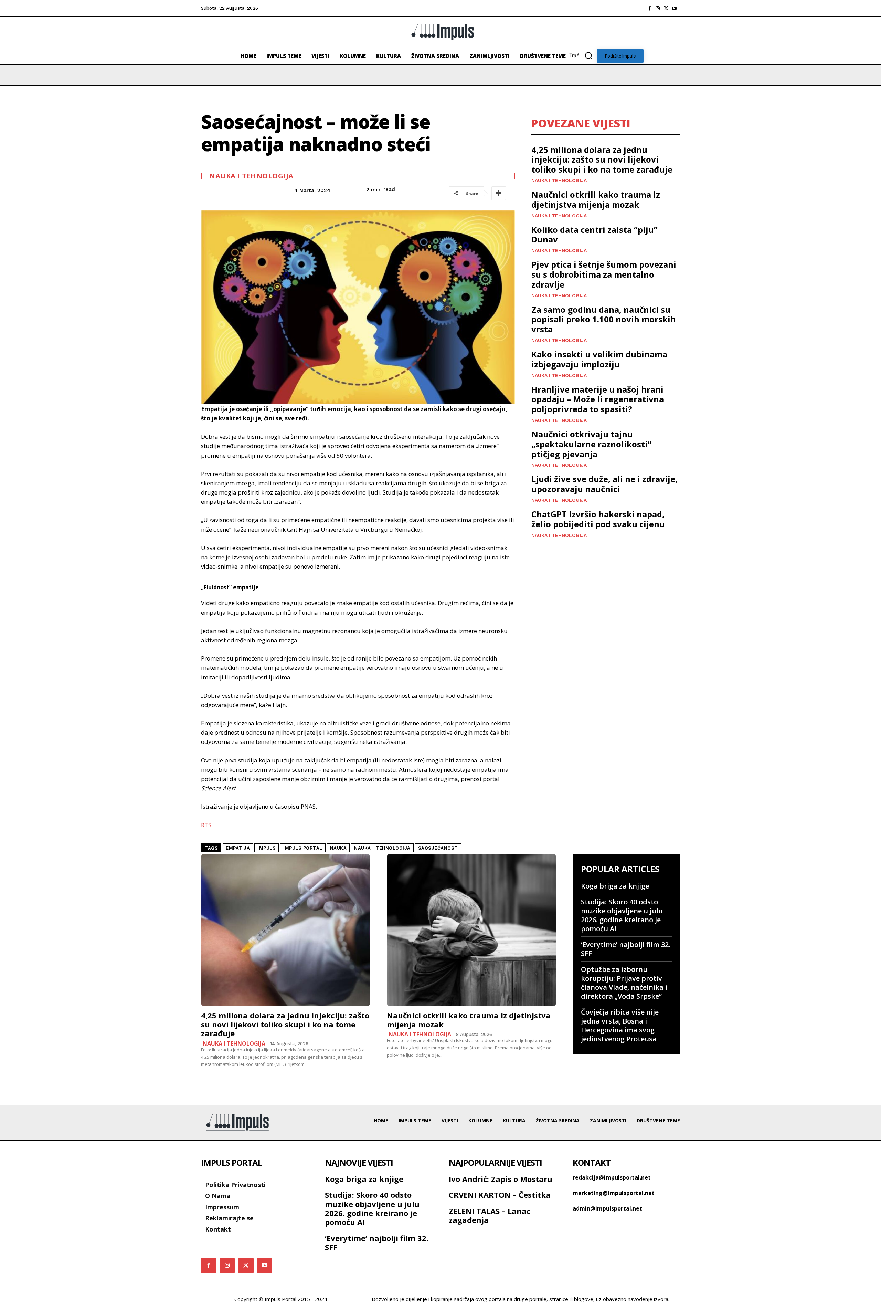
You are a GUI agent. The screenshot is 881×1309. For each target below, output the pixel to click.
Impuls (266, 848)
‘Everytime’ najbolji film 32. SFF (625, 949)
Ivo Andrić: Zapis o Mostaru (500, 1179)
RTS (206, 825)
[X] (666, 8)
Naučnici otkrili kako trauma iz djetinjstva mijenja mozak (595, 199)
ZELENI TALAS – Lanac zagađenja (490, 1215)
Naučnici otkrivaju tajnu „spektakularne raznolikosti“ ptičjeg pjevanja (591, 444)
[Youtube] (674, 8)
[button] (583, 55)
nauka (338, 848)
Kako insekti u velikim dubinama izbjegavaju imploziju (599, 359)
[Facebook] (649, 8)
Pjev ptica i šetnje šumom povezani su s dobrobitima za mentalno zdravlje (603, 274)
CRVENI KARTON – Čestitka (500, 1194)
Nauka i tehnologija (251, 176)
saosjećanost (438, 848)
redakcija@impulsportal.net (612, 1177)
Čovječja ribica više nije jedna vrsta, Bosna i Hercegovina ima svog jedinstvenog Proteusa (620, 1025)
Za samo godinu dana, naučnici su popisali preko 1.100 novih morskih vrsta (603, 319)
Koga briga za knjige (615, 886)
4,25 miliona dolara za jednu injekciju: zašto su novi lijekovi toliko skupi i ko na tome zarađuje (601, 159)
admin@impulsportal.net (607, 1208)
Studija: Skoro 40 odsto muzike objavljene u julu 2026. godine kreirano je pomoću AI (622, 915)
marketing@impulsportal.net (614, 1193)
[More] (498, 193)
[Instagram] (657, 8)
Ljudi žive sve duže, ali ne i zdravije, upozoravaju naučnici (604, 484)
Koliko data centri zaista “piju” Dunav (594, 234)
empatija (238, 848)
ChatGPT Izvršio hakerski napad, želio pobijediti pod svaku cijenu (598, 519)
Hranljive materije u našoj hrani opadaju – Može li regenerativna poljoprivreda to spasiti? (597, 399)
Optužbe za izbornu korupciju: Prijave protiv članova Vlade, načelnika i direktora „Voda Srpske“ (624, 983)
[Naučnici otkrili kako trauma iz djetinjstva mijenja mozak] (471, 930)
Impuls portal (302, 848)
